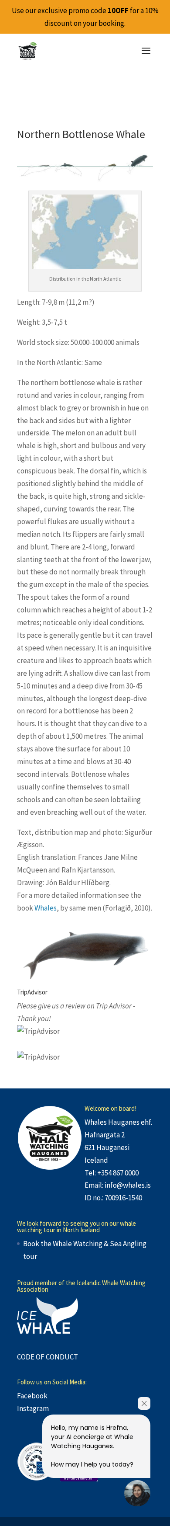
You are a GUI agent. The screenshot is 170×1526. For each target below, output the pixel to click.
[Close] (144, 1403)
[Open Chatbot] (137, 1493)
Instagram (33, 1408)
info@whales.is (128, 1185)
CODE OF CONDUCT (47, 1357)
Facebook (32, 1396)
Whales (45, 908)
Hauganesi (112, 1147)
